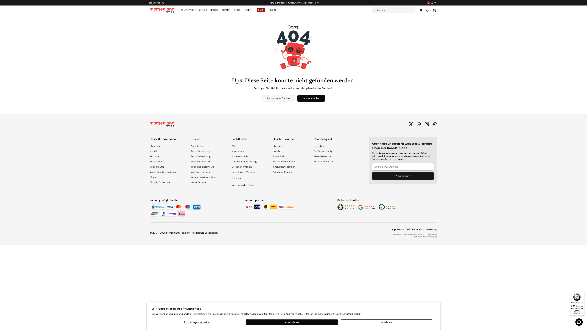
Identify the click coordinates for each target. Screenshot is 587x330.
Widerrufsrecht (240, 156)
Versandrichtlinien (242, 166)
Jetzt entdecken (311, 98)
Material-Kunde (322, 156)
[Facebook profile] (418, 124)
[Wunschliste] (427, 10)
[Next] (371, 3)
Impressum (238, 151)
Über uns (155, 146)
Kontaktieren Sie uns (278, 98)
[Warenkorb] (434, 10)
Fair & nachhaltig (323, 151)
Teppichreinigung (200, 151)
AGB (234, 146)
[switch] (577, 312)
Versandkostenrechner (203, 177)
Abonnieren (403, 176)
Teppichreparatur (201, 161)
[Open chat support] (579, 322)
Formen (226, 10)
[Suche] (374, 10)
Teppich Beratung (201, 156)
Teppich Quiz (157, 166)
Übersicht (278, 146)
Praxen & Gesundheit (284, 161)
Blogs (273, 10)
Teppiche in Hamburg (202, 166)
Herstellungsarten (324, 161)
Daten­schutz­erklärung (244, 161)
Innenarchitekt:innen (284, 166)
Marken (248, 10)
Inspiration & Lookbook (163, 172)
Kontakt (154, 151)
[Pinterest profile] (434, 124)
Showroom (156, 161)
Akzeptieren (292, 322)
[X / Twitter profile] (410, 124)
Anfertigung (197, 146)
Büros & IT (278, 156)
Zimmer (203, 10)
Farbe (237, 10)
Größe (214, 10)
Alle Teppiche (188, 10)
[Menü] (582, 293)
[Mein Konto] (421, 10)
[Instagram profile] (426, 124)
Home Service (198, 182)
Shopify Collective (160, 182)
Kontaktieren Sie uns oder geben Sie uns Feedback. (304, 88)
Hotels (276, 151)
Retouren (155, 156)
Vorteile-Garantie (200, 172)
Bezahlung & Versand (243, 172)
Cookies (236, 178)
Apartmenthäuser (283, 172)
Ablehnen (386, 322)
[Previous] (218, 3)
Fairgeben (319, 146)
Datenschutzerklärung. (348, 313)
